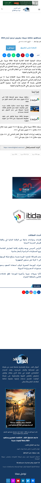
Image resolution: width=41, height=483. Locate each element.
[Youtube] (18, 471)
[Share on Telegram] (9, 45)
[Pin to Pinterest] (23, 45)
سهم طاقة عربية (36, 144)
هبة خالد (36, 31)
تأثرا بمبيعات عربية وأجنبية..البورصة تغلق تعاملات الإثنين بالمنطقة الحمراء (20, 265)
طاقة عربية (14, 144)
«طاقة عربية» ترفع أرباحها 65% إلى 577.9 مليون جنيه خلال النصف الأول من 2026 (15, 89)
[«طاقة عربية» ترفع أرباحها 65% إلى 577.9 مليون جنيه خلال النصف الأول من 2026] (34, 89)
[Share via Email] (4, 45)
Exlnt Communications (33, 480)
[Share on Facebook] (32, 45)
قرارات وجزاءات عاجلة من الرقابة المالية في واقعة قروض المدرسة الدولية (20, 231)
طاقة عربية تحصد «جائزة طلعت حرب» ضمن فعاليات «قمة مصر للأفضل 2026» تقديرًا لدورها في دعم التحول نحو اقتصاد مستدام (15, 98)
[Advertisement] (20, 313)
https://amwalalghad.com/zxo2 (14, 137)
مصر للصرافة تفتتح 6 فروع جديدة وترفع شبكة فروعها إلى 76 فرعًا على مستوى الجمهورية (20, 248)
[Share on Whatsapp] (13, 45)
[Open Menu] (39, 9)
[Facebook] (33, 471)
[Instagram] (13, 471)
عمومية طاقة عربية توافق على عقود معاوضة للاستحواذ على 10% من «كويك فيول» (15, 108)
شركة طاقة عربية (24, 144)
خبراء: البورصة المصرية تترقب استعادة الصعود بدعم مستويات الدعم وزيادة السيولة (20, 256)
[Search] (2, 9)
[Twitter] (28, 471)
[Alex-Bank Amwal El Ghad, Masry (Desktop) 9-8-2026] (20, 2)
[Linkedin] (23, 471)
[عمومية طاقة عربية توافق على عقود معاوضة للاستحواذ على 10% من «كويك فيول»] (34, 108)
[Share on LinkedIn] (18, 45)
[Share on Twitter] (27, 45)
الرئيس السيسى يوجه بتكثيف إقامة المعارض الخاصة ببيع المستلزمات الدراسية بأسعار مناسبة (20, 240)
